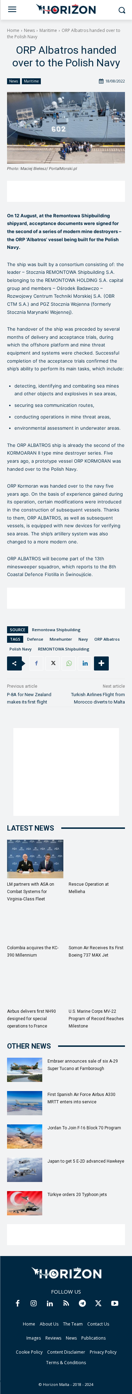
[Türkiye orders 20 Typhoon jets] (24, 1203)
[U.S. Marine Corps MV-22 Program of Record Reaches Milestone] (97, 986)
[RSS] (66, 1303)
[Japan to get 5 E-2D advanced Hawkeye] (24, 1170)
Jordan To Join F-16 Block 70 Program (84, 1127)
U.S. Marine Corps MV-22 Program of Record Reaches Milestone (96, 1019)
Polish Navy (21, 649)
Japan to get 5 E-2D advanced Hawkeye (86, 1161)
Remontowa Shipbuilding (56, 629)
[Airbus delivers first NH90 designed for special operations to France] (35, 986)
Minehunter (61, 639)
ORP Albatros (107, 639)
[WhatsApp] (69, 663)
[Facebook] (36, 663)
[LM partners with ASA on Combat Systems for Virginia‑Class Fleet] (35, 859)
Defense (35, 639)
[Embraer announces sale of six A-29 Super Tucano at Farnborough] (24, 1070)
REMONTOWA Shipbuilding (63, 649)
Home (13, 30)
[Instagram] (33, 1303)
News (29, 30)
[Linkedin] (85, 663)
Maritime (48, 30)
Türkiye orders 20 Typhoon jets (77, 1194)
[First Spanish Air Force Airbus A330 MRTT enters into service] (24, 1103)
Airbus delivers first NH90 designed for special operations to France (31, 1019)
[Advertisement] (66, 191)
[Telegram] (82, 1303)
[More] (101, 663)
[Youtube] (114, 1303)
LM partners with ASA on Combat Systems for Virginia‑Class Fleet (30, 891)
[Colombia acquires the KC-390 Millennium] (35, 922)
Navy (83, 639)
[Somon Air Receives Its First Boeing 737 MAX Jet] (97, 922)
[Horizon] (66, 9)
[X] (52, 663)
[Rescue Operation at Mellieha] (97, 859)
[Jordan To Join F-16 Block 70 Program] (24, 1136)
